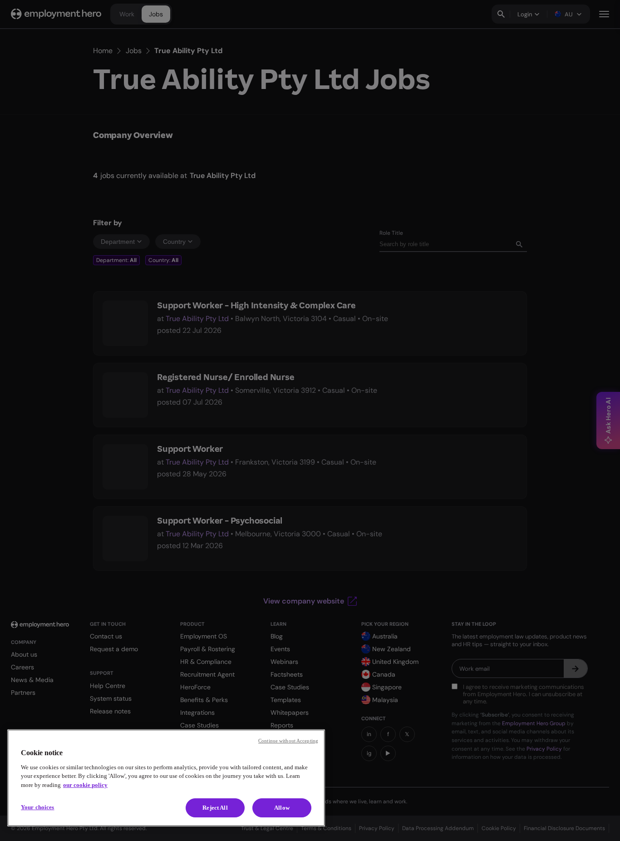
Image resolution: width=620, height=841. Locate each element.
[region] (166, 777)
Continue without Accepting (288, 740)
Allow (282, 807)
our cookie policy (85, 785)
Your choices (37, 807)
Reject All (214, 807)
